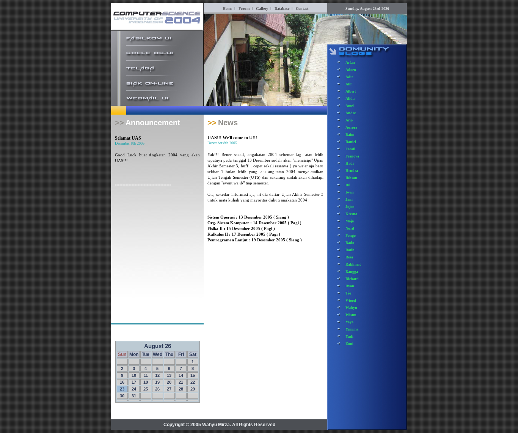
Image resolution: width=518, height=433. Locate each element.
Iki (347, 185)
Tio (348, 293)
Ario (349, 120)
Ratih (350, 250)
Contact (302, 8)
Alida (350, 98)
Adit (349, 77)
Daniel (350, 142)
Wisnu (350, 315)
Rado (349, 243)
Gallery (262, 8)
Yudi (349, 336)
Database (282, 8)
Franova (352, 156)
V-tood (350, 300)
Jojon (350, 207)
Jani (349, 199)
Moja (349, 221)
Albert (350, 91)
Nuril (349, 228)
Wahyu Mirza (216, 424)
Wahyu (351, 307)
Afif (348, 84)
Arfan (350, 62)
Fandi (350, 149)
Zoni (349, 344)
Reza (349, 257)
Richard (352, 279)
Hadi (349, 163)
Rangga (351, 271)
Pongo (350, 235)
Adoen (350, 70)
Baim (349, 134)
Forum (244, 8)
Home (227, 8)
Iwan (349, 192)
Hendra (351, 170)
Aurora (351, 127)
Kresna (351, 214)
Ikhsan (351, 178)
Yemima (351, 329)
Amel (349, 106)
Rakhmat (353, 264)
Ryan (349, 286)
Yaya (349, 322)
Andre (350, 113)
